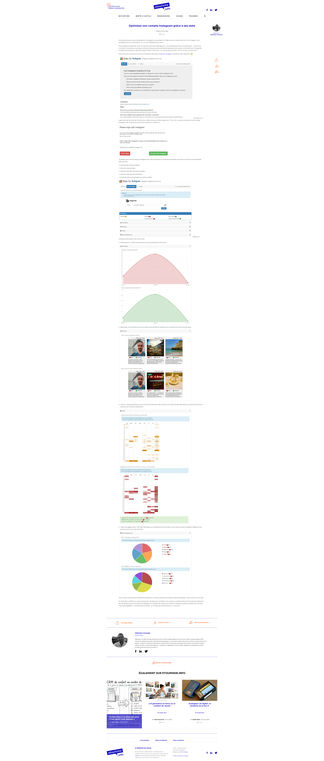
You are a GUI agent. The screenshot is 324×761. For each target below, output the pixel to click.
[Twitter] (216, 10)
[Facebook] (207, 10)
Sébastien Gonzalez (142, 633)
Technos (193, 16)
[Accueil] (162, 3)
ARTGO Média (184, 752)
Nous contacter (178, 740)
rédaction (138, 755)
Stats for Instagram (165, 54)
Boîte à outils (143, 16)
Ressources (163, 16)
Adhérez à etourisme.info (116, 8)
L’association (144, 740)
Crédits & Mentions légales (180, 756)
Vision (179, 16)
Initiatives (124, 16)
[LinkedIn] (211, 10)
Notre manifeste (161, 740)
